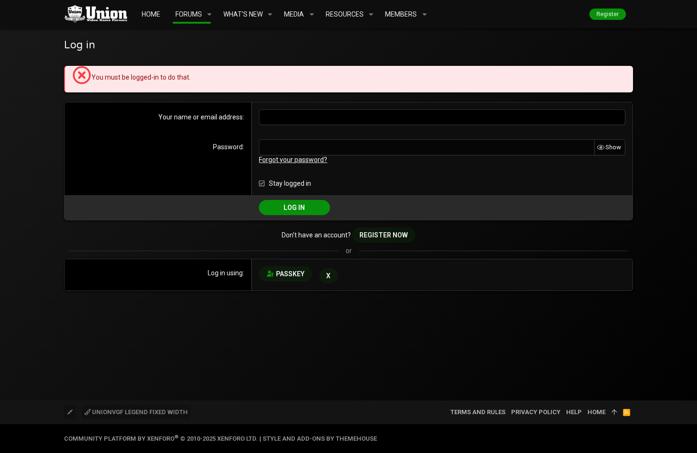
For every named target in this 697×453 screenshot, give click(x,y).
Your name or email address (200, 117)
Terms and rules (477, 412)
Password (228, 147)
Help (574, 412)
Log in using (225, 273)
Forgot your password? (293, 159)
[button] (209, 14)
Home (596, 412)
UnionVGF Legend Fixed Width (139, 412)
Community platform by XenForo (161, 438)
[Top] (614, 412)
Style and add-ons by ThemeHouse (320, 438)
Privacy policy (535, 412)
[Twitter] (628, 438)
